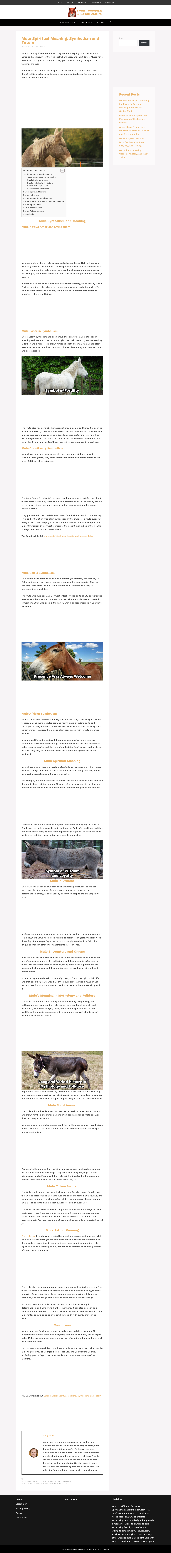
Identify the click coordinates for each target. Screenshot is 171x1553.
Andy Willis (49, 1435)
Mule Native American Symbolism (42, 177)
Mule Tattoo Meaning (34, 211)
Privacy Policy (96, 2)
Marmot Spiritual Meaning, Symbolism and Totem (69, 536)
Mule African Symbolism (39, 189)
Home (59, 2)
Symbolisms (86, 22)
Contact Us (109, 2)
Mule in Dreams (32, 195)
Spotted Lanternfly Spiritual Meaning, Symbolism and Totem (46, 1483)
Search (122, 38)
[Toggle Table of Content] (61, 171)
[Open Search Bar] (110, 22)
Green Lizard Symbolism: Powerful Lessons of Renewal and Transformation (134, 130)
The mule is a (29, 1236)
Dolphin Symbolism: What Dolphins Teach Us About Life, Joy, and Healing (132, 142)
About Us (70, 2)
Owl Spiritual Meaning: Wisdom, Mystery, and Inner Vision (133, 153)
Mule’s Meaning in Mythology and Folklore (44, 201)
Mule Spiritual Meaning (35, 192)
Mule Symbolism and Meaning (38, 174)
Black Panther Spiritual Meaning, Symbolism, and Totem (72, 1396)
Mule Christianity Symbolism (41, 183)
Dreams (100, 22)
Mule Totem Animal (33, 208)
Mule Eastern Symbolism (39, 180)
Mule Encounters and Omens (38, 198)
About (19, 1513)
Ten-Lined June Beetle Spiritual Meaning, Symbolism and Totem (47, 1481)
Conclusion (30, 214)
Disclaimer (82, 2)
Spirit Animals (66, 22)
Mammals (27, 1479)
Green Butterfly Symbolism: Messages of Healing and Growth (133, 119)
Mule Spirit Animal (33, 204)
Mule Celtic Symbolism (38, 186)
